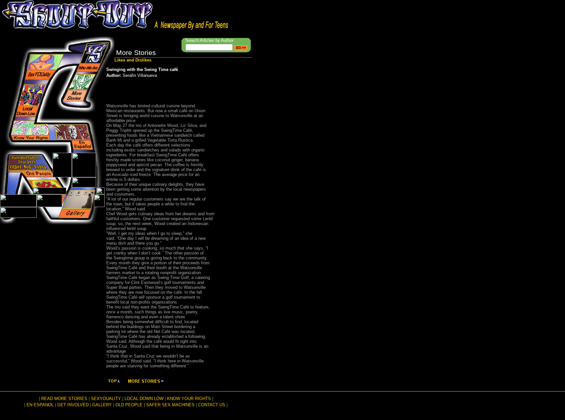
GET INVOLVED (73, 404)
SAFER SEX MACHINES (170, 404)
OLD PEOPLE (129, 404)
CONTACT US (211, 404)
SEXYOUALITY (106, 398)
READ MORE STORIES (64, 398)
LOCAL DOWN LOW (144, 398)
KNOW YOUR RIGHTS (189, 398)
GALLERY (102, 404)
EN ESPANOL (40, 404)
